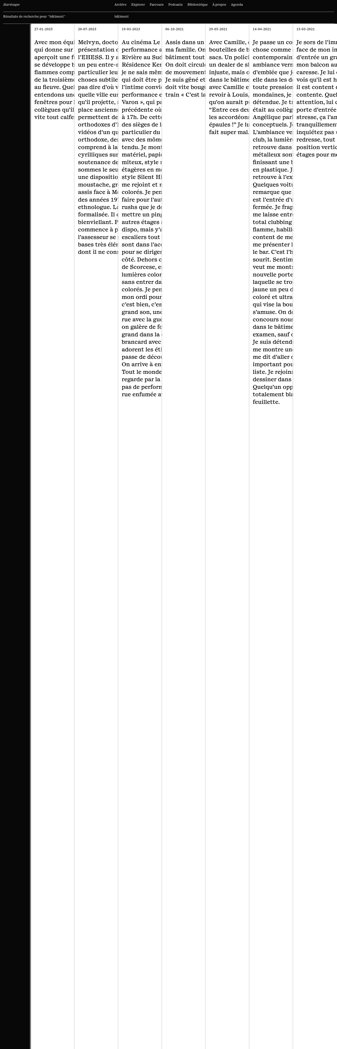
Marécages (11, 5)
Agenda (237, 5)
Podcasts (175, 5)
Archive (120, 5)
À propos (219, 5)
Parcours (157, 5)
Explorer (138, 5)
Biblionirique (197, 5)
